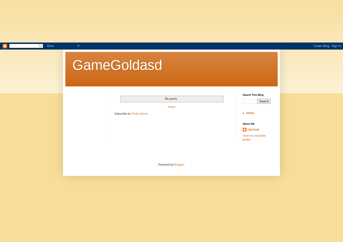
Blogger (179, 164)
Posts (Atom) (140, 113)
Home (171, 107)
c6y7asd (253, 129)
